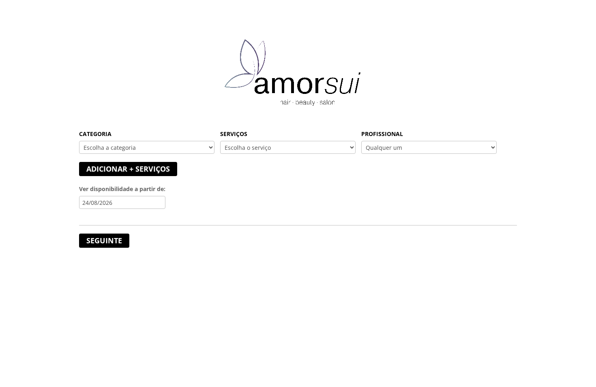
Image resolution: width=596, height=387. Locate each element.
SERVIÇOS (233, 134)
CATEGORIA (95, 134)
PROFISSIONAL (382, 134)
